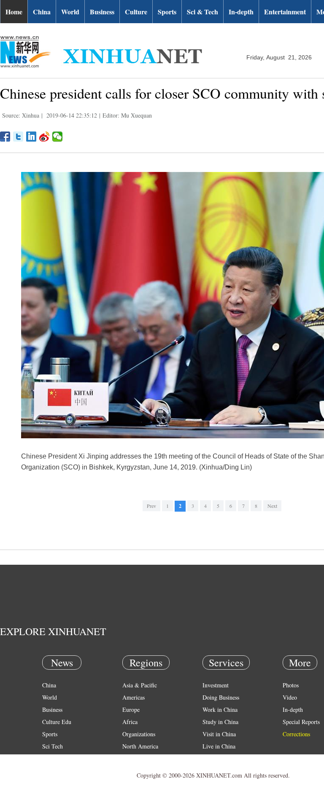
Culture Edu (56, 722)
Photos (291, 685)
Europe (131, 710)
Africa (130, 722)
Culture (136, 11)
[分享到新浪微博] (44, 136)
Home (13, 11)
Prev (151, 505)
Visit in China (219, 734)
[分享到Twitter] (18, 136)
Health (50, 758)
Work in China (220, 710)
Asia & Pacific (139, 685)
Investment (215, 685)
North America (140, 746)
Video (290, 697)
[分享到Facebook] (5, 136)
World (70, 11)
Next (272, 505)
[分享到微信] (57, 136)
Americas (133, 697)
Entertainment (285, 11)
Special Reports (301, 722)
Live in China (218, 746)
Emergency (216, 758)
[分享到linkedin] (31, 136)
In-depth (241, 11)
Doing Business (220, 697)
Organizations (138, 734)
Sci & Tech (202, 11)
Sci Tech (52, 746)
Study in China (220, 722)
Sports (167, 11)
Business (102, 11)
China (42, 11)
